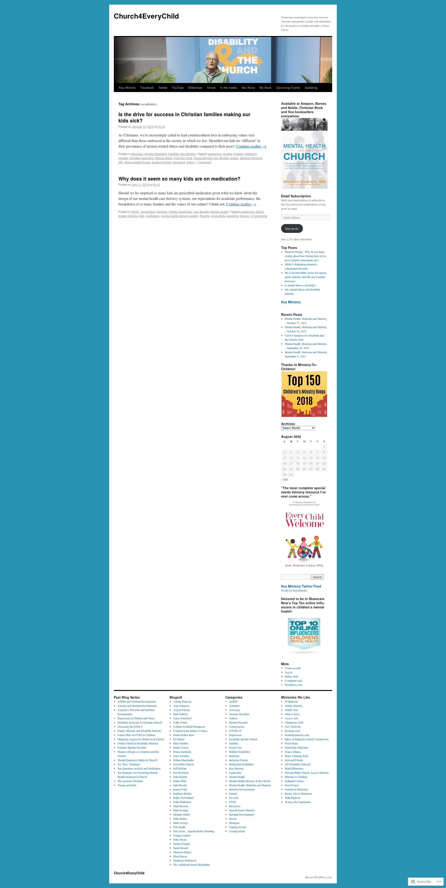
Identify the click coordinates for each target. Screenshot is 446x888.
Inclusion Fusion (238, 760)
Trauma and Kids (127, 785)
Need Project (292, 785)
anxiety (227, 154)
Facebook (147, 87)
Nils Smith (179, 827)
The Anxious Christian (130, 781)
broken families (128, 216)
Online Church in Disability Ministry (138, 743)
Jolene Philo (180, 781)
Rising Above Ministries (298, 793)
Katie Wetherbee (182, 802)
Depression (148, 212)
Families (173, 154)
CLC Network (293, 726)
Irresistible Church (183, 764)
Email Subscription (296, 196)
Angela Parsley (181, 710)
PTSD (232, 802)
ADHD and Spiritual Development (137, 701)
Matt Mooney (180, 806)
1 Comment (204, 162)
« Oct (284, 479)
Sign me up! (292, 228)
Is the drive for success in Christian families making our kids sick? (184, 117)
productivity (218, 216)
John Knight (180, 777)
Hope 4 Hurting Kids (296, 756)
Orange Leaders (182, 835)
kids (141, 216)
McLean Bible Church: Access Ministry (307, 772)
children (238, 154)
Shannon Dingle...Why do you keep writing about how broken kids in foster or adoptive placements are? (306, 256)
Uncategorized (237, 831)
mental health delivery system (179, 216)
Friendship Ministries (296, 747)
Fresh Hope (291, 743)
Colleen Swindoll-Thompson (189, 726)
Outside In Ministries (296, 789)
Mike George (180, 823)
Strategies (234, 823)
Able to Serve (292, 714)
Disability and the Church (243, 739)
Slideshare (195, 87)
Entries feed (291, 676)
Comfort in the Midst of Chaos (190, 731)
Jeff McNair (180, 768)
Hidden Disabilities (181, 212)
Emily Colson (180, 747)
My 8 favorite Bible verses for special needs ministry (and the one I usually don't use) (305, 277)
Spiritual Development (241, 814)
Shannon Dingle (182, 852)
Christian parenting (141, 158)
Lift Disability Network (298, 764)
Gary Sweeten (181, 756)
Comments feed (293, 680)
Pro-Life (233, 797)
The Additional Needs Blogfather (191, 864)
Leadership (235, 772)
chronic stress (163, 158)
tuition (190, 162)
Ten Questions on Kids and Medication (139, 768)
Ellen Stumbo (180, 743)
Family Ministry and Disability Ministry (140, 731)
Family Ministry (203, 158)
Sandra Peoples (181, 843)
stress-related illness (137, 162)
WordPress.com (293, 685)
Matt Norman (180, 810)
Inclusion (234, 756)
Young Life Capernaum (298, 802)
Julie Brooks (180, 785)
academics (215, 154)
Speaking (311, 87)
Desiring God (292, 731)
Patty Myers (180, 839)
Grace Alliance (293, 751)
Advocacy (137, 154)
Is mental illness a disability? (300, 285)
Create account (293, 668)
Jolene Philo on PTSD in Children (136, 735)
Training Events (237, 827)
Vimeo (211, 87)
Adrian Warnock (182, 701)
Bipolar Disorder (238, 722)
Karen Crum (180, 789)
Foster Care (235, 747)
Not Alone (248, 87)
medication (153, 216)
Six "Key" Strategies (129, 764)
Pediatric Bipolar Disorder (132, 747)
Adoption (234, 705)
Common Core (183, 158)
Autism (233, 718)
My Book (265, 87)
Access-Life (291, 718)
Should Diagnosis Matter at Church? (138, 760)
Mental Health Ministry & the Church (249, 781)
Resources (234, 806)
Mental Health (219, 212)
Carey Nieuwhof (182, 718)
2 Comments (259, 216)
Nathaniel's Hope (294, 781)
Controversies (236, 726)
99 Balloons (291, 701)
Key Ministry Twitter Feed (301, 586)
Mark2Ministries (294, 768)
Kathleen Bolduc (182, 793)
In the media (228, 87)
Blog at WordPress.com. (318, 877)
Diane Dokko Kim (183, 735)
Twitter (162, 87)
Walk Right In (292, 797)
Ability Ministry (294, 705)
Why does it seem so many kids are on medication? (179, 178)
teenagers (179, 162)
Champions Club (294, 722)
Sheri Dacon (180, 856)
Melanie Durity (181, 814)
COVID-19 (235, 731)
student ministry (161, 162)
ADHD (135, 212)
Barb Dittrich (180, 714)
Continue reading (251, 146)
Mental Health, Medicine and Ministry (250, 785)
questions (232, 216)
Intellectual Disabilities (241, 764)
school (234, 158)
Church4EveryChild (146, 16)
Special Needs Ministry (242, 810)
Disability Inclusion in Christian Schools (140, 722)
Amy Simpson (181, 705)
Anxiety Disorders (155, 154)
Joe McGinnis (181, 772)
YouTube (178, 87)
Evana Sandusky (182, 751)
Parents (205, 216)
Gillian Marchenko (183, 760)
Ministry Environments (242, 789)
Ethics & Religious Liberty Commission (307, 739)
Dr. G (161, 127)
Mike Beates (180, 818)
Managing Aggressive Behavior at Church (141, 739)
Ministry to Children (296, 777)
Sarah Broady (180, 848)
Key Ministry (127, 87)
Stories (233, 818)
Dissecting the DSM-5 (130, 726)
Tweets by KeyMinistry (294, 590)
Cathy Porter (180, 722)
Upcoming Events (288, 87)
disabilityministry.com (297, 735)
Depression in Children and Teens (136, 718)
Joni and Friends (294, 760)
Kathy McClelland (183, 797)
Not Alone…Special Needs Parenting (193, 831)
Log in (288, 672)
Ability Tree (291, 710)
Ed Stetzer (178, 739)
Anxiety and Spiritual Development (137, 705)
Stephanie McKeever (184, 860)
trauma (244, 216)
